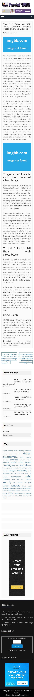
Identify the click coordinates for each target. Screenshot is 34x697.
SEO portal (28, 482)
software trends (26, 486)
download (14, 460)
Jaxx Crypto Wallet (26, 468)
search (28, 479)
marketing (22, 470)
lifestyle (12, 471)
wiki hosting (18, 495)
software (15, 485)
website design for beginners (23, 493)
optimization (16, 477)
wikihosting (25, 495)
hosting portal (15, 465)
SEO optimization (18, 482)
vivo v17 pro (22, 488)
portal (5, 345)
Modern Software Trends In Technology (18, 623)
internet (28, 343)
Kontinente (5, 471)
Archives (6, 431)
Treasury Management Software (11, 488)
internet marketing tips (15, 468)
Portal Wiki (21, 650)
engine (14, 462)
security (7, 482)
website (16, 345)
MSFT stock (21, 473)
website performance (8, 495)
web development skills (12, 490)
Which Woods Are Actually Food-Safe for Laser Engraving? (17, 382)
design (27, 453)
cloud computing (20, 450)
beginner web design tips (9, 450)
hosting (21, 343)
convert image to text (11, 453)
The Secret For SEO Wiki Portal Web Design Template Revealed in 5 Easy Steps (25, 358)
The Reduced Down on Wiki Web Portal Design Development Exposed (9, 359)
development (10, 456)
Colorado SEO (28, 450)
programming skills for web (13, 479)
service (10, 345)
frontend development (25, 462)
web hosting (21, 490)
